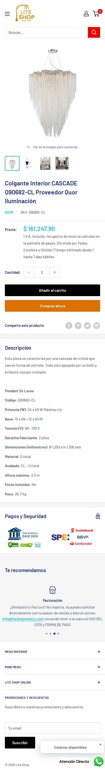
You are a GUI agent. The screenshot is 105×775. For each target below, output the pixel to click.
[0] (96, 14)
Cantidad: (13, 272)
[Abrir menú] (7, 14)
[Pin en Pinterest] (78, 325)
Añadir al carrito (52, 290)
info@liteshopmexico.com (22, 619)
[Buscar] (94, 32)
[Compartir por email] (96, 325)
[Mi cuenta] (86, 13)
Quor (9, 212)
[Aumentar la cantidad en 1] (55, 272)
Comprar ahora (52, 305)
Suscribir (20, 742)
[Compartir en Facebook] (68, 325)
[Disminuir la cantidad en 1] (29, 272)
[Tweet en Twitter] (87, 325)
